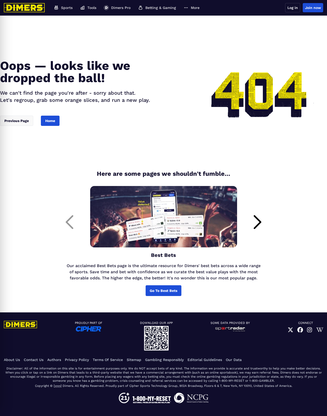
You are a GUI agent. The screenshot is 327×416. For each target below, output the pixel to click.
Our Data (234, 360)
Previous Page (16, 121)
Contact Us (33, 360)
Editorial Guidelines (205, 360)
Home (50, 121)
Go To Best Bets (163, 291)
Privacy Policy (77, 360)
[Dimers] (24, 7)
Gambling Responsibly (164, 360)
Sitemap (134, 360)
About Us (12, 360)
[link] (290, 330)
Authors (54, 360)
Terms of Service (108, 360)
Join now (313, 8)
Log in (292, 8)
